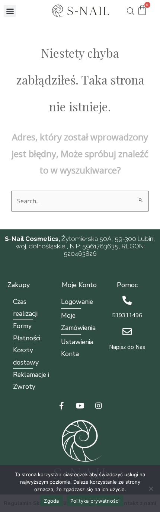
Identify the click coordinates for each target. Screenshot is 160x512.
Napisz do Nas (127, 347)
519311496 (127, 315)
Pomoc (127, 284)
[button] (10, 11)
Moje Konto (79, 284)
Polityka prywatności (95, 501)
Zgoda (51, 501)
